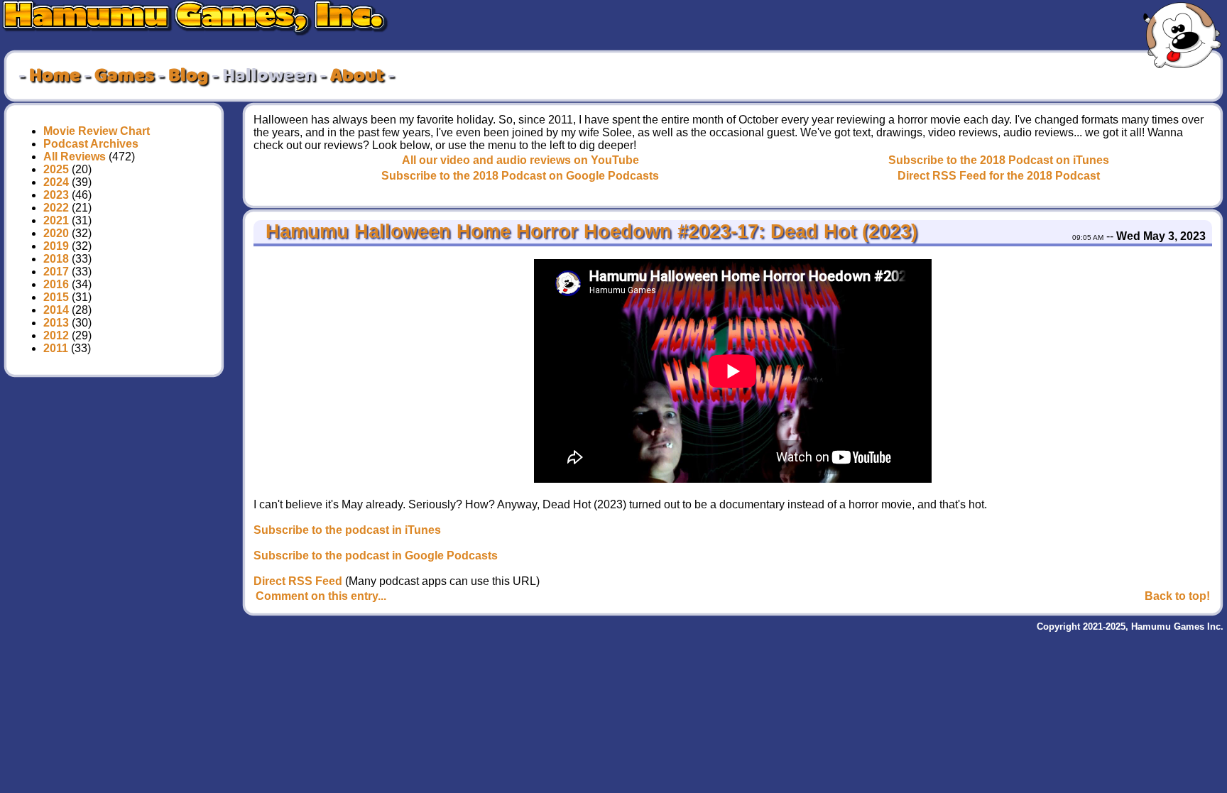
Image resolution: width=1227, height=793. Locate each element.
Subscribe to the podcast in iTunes (347, 530)
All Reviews (74, 157)
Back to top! (1177, 596)
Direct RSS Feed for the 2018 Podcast (999, 176)
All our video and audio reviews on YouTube (520, 160)
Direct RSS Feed (297, 581)
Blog (188, 76)
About (357, 76)
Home (54, 76)
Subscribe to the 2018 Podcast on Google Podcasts (520, 176)
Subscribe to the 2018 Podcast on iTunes (998, 160)
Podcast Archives (90, 144)
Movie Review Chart (96, 131)
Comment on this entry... (321, 596)
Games (124, 76)
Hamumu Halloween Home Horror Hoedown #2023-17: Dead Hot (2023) (588, 231)
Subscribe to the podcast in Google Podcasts (375, 555)
